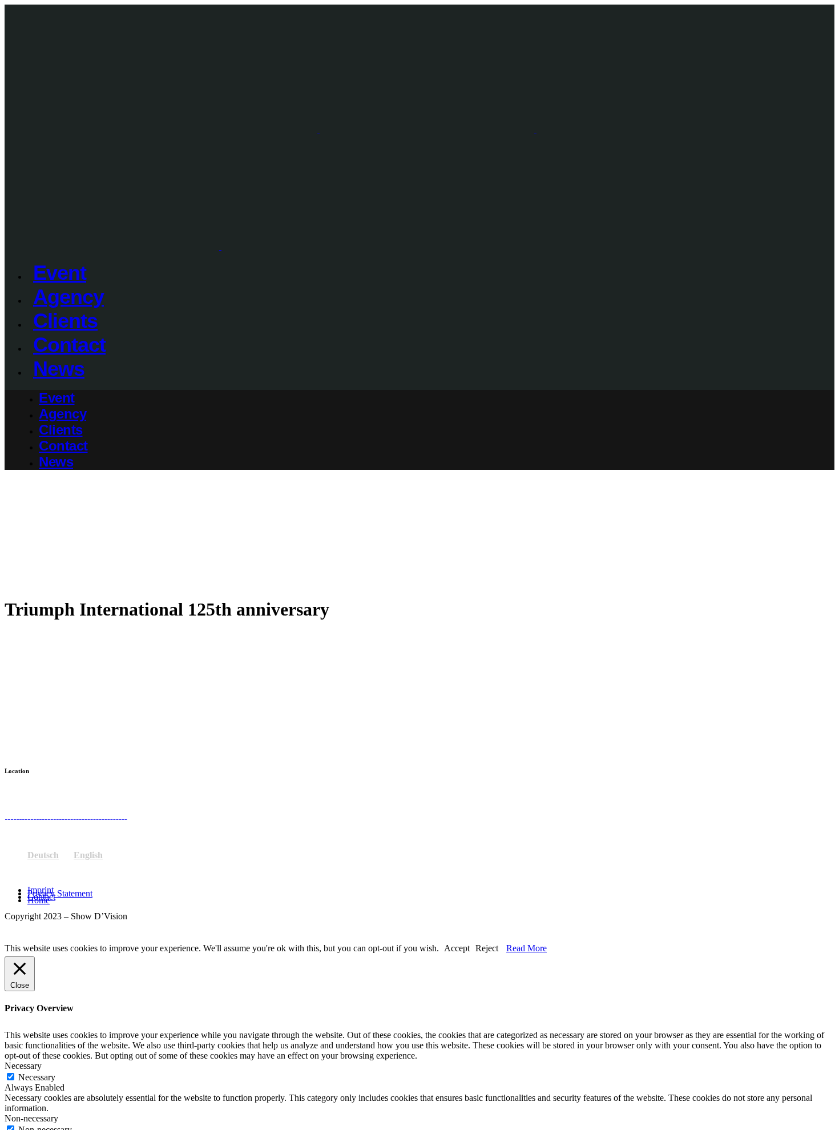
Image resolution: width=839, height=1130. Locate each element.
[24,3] (102, 816)
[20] (91, 816)
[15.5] (63, 816)
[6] (26, 816)
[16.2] (68, 816)
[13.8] (54, 816)
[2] (8, 816)
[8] (34, 816)
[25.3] (108, 816)
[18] (77, 816)
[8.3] (31, 816)
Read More (526, 948)
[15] (65, 816)
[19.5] (83, 816)
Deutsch (43, 855)
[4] (17, 816)
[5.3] (20, 816)
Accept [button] (457, 948)
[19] (85, 816)
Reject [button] (486, 948)
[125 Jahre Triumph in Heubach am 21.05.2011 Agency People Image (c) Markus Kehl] (11, 816)
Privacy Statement (59, 893)
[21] (94, 816)
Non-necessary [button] (31, 1118)
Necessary (36, 1077)
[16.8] (71, 816)
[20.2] (88, 816)
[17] (74, 816)
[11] (48, 816)
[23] (100, 816)
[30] (125, 816)
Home (38, 900)
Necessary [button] (23, 1066)
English (88, 855)
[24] (105, 816)
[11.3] (46, 816)
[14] (57, 816)
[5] (23, 816)
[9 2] (37, 816)
